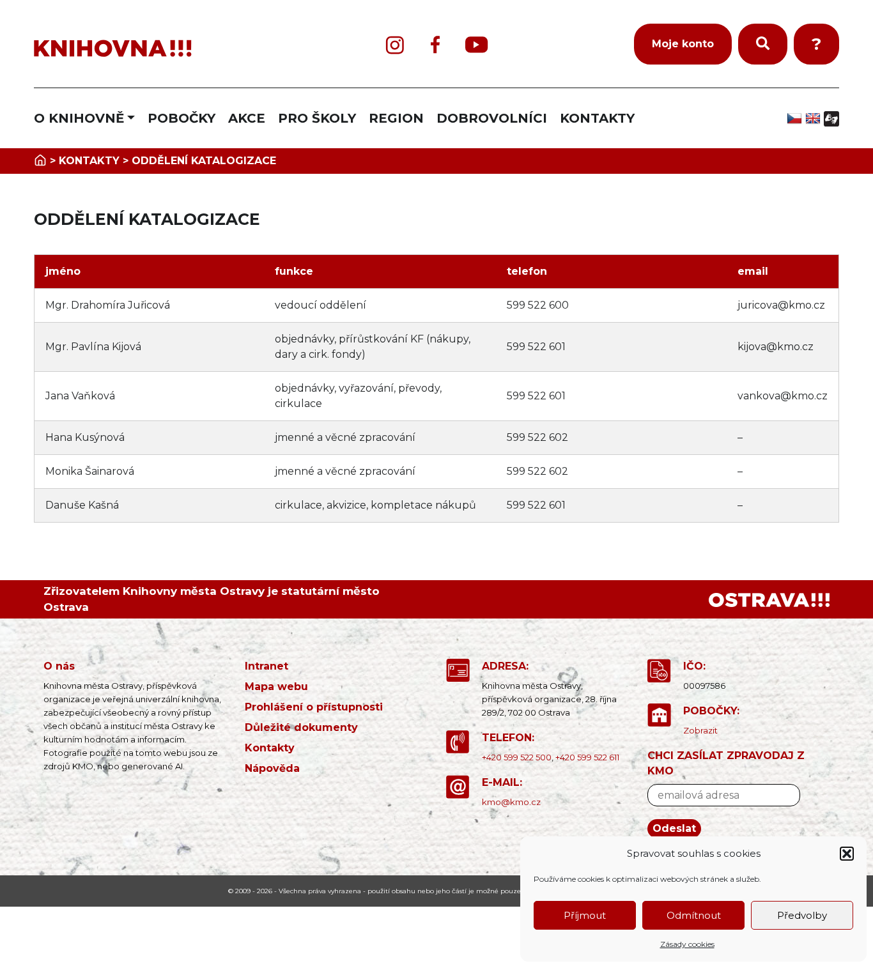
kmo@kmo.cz (511, 802)
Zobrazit (700, 730)
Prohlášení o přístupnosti (314, 707)
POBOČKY (181, 118)
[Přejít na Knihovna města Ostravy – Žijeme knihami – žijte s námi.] (40, 161)
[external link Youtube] (476, 44)
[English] (814, 118)
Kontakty (270, 748)
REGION (396, 118)
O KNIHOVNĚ (79, 118)
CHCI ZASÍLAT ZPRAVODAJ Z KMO (726, 763)
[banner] (168, 49)
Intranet (266, 666)
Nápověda (272, 768)
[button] (846, 853)
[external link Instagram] (395, 45)
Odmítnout (694, 915)
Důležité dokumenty (301, 727)
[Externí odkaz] (769, 599)
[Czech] (796, 118)
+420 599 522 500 (517, 757)
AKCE (246, 118)
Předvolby (802, 915)
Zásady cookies (687, 944)
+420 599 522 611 (587, 757)
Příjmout (585, 915)
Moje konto (683, 44)
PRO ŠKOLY (317, 118)
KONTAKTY (597, 118)
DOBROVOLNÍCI (491, 118)
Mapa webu (276, 686)
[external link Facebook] (435, 45)
